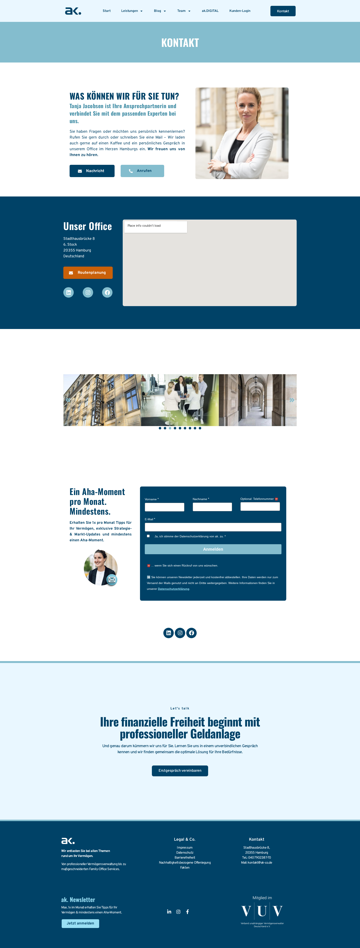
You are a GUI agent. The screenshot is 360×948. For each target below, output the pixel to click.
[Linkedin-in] (169, 911)
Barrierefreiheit (185, 858)
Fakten (184, 868)
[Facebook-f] (187, 911)
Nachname (200, 499)
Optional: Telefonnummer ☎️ (259, 498)
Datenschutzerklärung (173, 588)
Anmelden (213, 549)
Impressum (184, 848)
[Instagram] (88, 292)
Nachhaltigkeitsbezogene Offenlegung (185, 863)
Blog (157, 11)
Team (181, 11)
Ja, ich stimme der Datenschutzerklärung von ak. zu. (189, 536)
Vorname (151, 499)
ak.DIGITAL (210, 11)
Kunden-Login (239, 11)
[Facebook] (107, 292)
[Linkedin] (68, 292)
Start (106, 11)
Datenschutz (184, 853)
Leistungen (129, 11)
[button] (68, 400)
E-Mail (149, 519)
